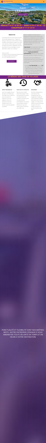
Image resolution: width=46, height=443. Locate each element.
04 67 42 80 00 (15, 25)
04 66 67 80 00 (35, 25)
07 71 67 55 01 (29, 27)
